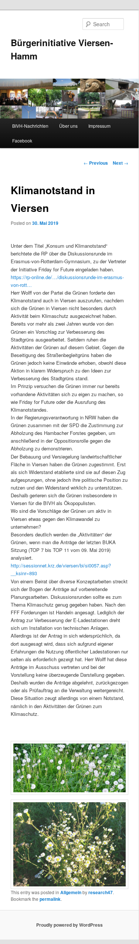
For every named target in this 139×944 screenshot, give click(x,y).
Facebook (22, 140)
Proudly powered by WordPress (69, 924)
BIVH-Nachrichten (30, 126)
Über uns (68, 126)
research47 (100, 892)
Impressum (99, 126)
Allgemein (70, 892)
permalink (50, 899)
